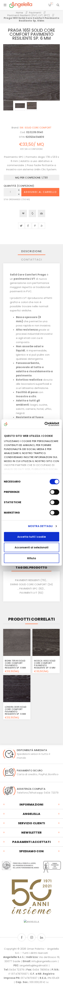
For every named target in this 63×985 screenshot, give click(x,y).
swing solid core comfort (28, 584)
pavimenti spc (28, 588)
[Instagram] (31, 937)
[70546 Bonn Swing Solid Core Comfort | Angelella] (16, 642)
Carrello (51, 4)
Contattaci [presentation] (31, 260)
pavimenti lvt (28, 592)
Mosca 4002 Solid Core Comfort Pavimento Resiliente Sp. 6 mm (44, 664)
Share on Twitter (21, 226)
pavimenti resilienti (27, 580)
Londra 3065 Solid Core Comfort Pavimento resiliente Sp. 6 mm (15, 710)
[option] (8, 110)
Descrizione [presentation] (31, 251)
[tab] (31, 251)
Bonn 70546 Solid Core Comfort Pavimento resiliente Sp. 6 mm (15, 664)
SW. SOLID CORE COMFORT (35, 127)
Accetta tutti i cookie (31, 536)
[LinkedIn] (41, 937)
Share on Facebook (28, 226)
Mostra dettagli (40, 526)
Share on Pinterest (35, 226)
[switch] (54, 492)
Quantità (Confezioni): (19, 185)
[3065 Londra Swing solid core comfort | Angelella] (16, 688)
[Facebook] (22, 937)
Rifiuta (31, 558)
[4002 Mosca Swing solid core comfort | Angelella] (46, 642)
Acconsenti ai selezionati (31, 547)
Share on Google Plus (42, 226)
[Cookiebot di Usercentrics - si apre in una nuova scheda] (45, 424)
